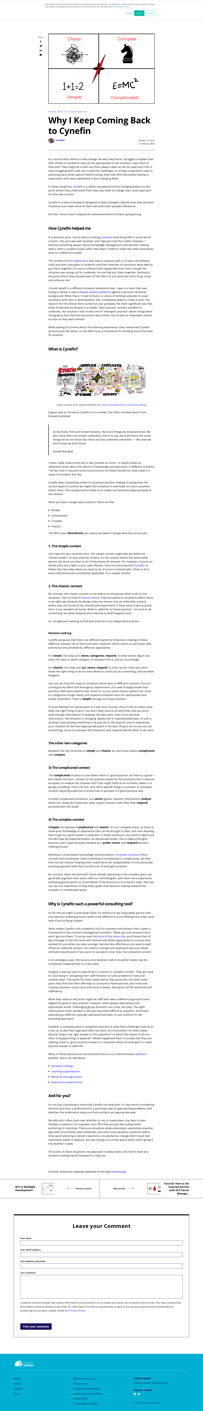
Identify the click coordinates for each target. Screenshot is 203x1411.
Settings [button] (129, 13)
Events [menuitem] (17, 1383)
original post (80, 261)
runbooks (107, 237)
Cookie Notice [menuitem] (80, 1398)
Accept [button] (139, 13)
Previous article (83, 1188)
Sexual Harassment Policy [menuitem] (86, 1388)
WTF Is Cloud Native (72, 111)
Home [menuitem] (17, 1378)
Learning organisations (65, 1071)
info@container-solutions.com (151, 1382)
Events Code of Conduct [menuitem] (85, 1403)
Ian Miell (60, 140)
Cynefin (77, 186)
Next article (119, 1188)
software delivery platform (94, 292)
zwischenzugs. (119, 1171)
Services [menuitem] (18, 1388)
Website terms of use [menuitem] (84, 1378)
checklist (139, 565)
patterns (141, 1054)
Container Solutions (127, 854)
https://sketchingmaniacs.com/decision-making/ (124, 404)
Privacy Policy (123, 6)
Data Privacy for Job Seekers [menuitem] (87, 1393)
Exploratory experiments (66, 1082)
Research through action (66, 1077)
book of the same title (112, 936)
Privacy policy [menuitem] (80, 1383)
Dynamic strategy (62, 1066)
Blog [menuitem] (16, 1393)
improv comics (90, 597)
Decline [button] (151, 13)
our (113, 1054)
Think (52, 111)
